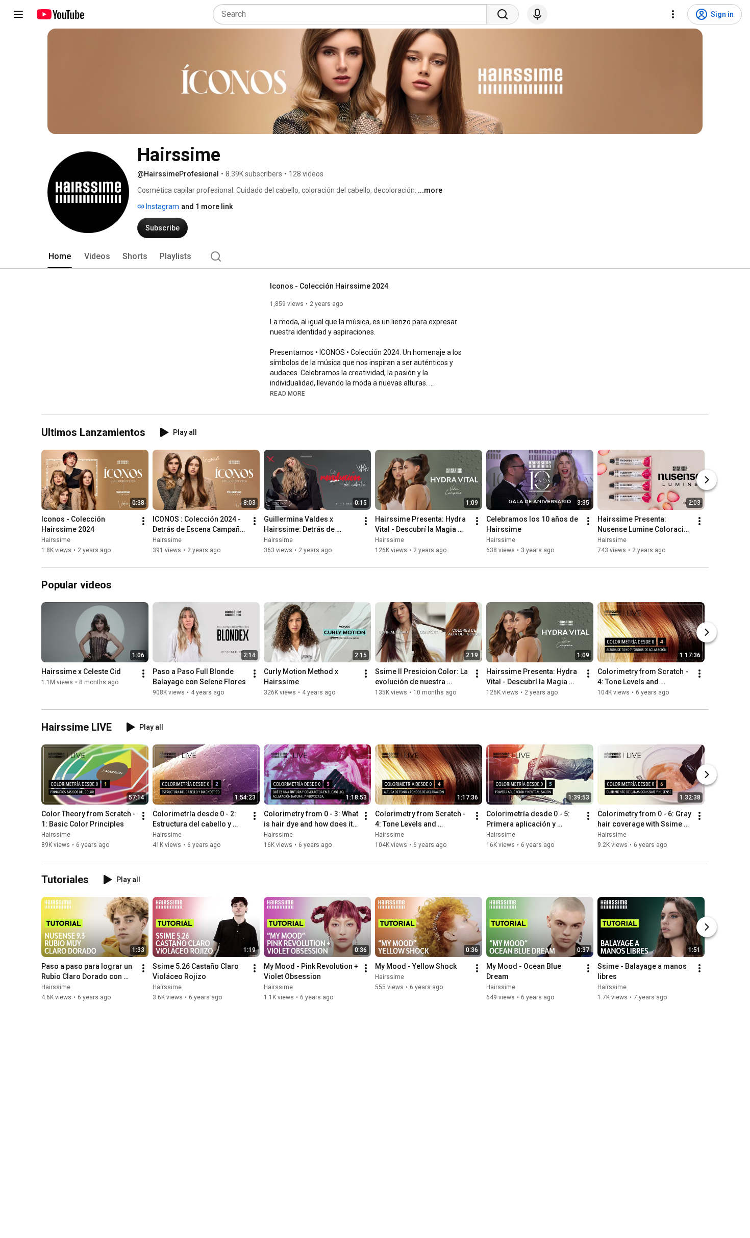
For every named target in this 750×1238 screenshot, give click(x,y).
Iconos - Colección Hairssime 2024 (329, 286)
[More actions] (143, 521)
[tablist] (375, 256)
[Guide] (18, 14)
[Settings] (673, 14)
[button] (287, 393)
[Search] (502, 14)
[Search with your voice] (537, 14)
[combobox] (352, 14)
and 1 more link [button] (207, 206)
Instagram (161, 206)
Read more (287, 393)
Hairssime (55, 540)
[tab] (59, 256)
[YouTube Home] (60, 14)
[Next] (706, 480)
